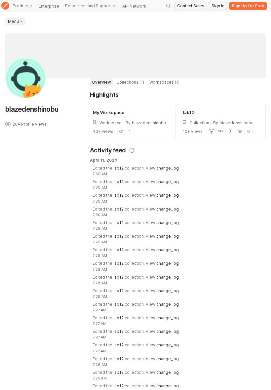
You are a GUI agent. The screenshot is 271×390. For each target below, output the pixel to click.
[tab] (101, 82)
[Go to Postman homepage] (5, 6)
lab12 (118, 168)
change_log (167, 168)
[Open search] (169, 6)
